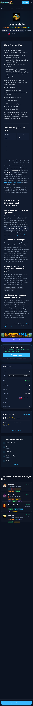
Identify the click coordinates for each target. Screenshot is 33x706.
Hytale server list (21, 235)
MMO (19, 501)
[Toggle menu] (31, 2)
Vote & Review (17, 355)
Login (26, 2)
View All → (16, 464)
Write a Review (26, 414)
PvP (13, 489)
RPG (9, 501)
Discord (17, 340)
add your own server (15, 326)
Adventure (6, 27)
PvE (28, 27)
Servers (11, 8)
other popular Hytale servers (12, 182)
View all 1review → (16, 430)
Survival (18, 491)
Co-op (12, 27)
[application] (16, 151)
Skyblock (20, 509)
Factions (24, 27)
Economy (17, 27)
